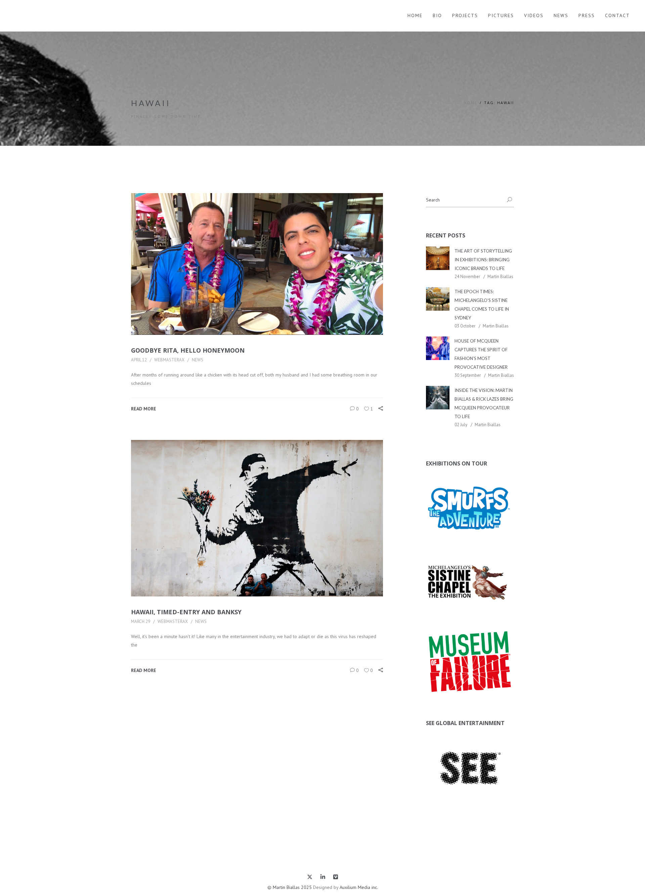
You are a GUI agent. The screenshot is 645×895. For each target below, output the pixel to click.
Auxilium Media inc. (359, 887)
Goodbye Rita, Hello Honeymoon (188, 350)
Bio (437, 15)
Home (415, 15)
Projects (465, 15)
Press (586, 15)
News (561, 15)
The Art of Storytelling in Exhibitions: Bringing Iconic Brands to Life (483, 259)
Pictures (501, 15)
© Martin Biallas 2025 (289, 887)
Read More (143, 409)
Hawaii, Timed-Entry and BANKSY (186, 612)
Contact (617, 15)
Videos (534, 15)
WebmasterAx (169, 360)
